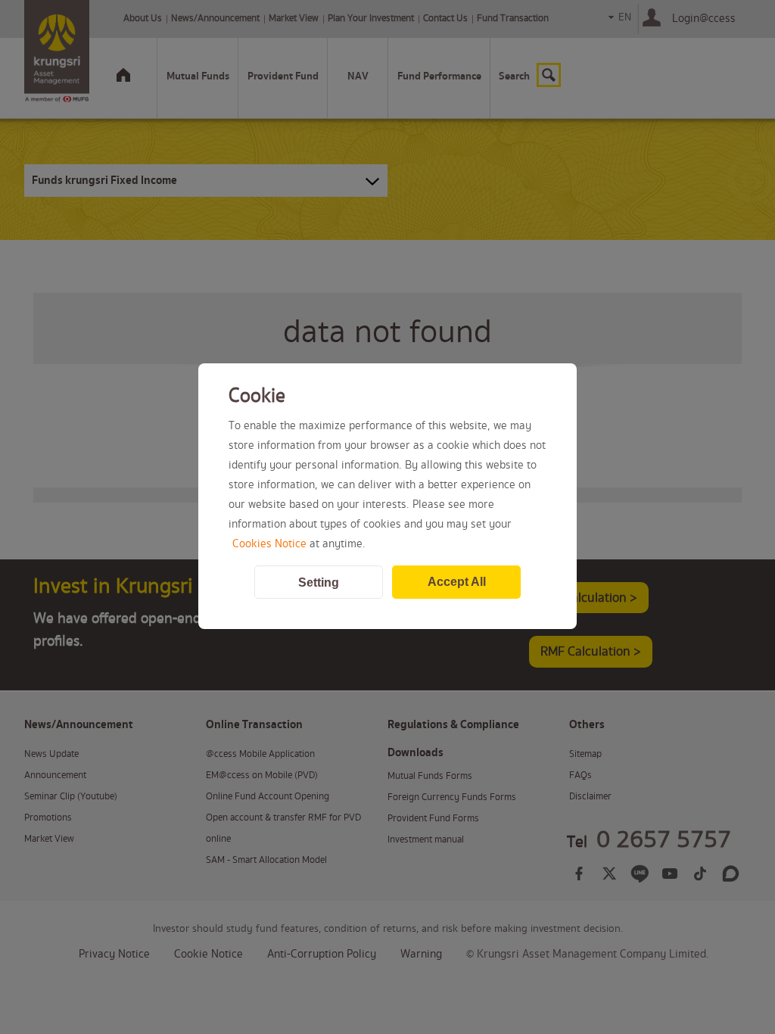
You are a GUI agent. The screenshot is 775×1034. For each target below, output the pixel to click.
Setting (318, 582)
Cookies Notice (269, 544)
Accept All (457, 581)
